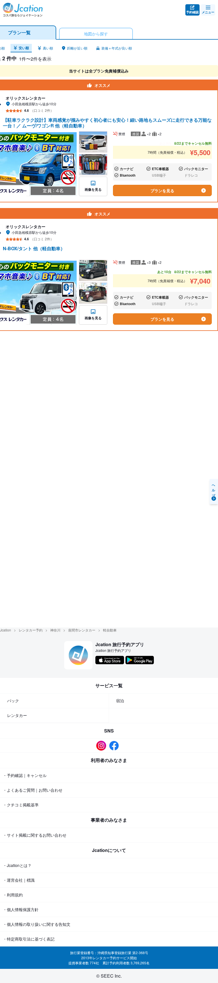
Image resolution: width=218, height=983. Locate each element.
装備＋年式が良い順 (116, 48)
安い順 (24, 47)
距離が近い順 (77, 48)
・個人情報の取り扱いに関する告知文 (36, 924)
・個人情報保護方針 (21, 909)
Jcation (5, 630)
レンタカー (17, 715)
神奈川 (55, 630)
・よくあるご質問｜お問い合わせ (32, 790)
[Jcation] (23, 10)
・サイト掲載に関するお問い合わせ (34, 835)
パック (13, 700)
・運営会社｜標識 (19, 880)
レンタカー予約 (31, 630)
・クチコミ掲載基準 (21, 805)
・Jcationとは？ (17, 865)
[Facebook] (115, 746)
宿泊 (120, 700)
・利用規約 (13, 895)
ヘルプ (213, 488)
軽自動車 (110, 630)
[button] (21, 48)
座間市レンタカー (81, 630)
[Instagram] (102, 746)
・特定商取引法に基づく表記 (28, 939)
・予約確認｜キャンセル (25, 775)
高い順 (48, 48)
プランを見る (162, 190)
